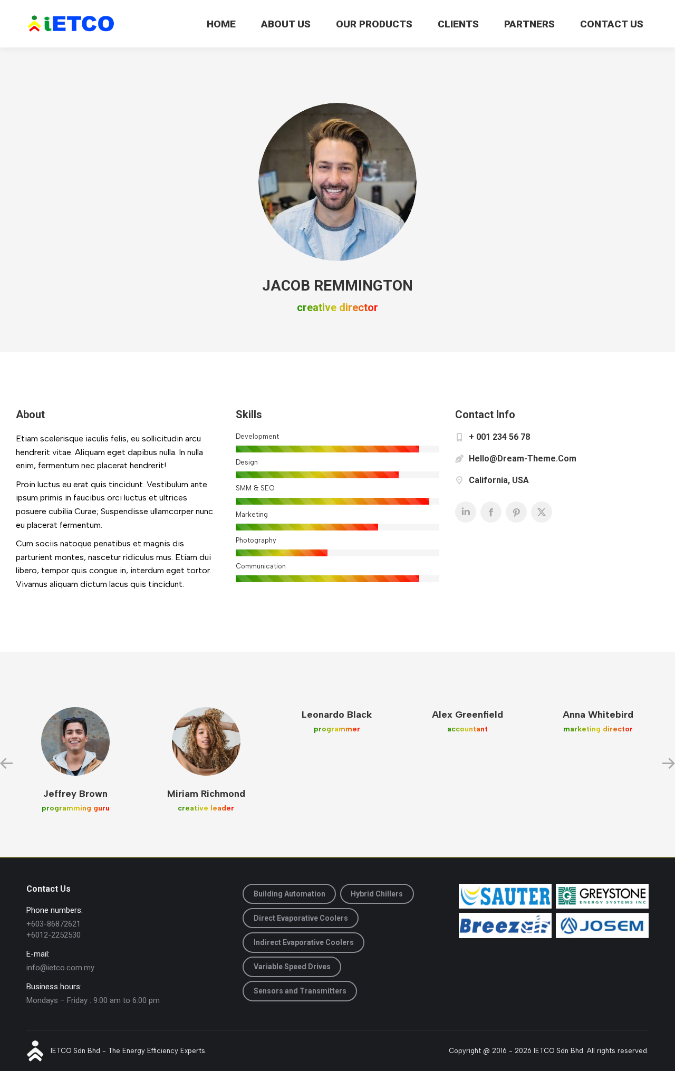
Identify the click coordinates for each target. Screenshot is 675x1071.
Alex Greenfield (467, 714)
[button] (6, 763)
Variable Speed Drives (292, 966)
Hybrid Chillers (377, 894)
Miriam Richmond (206, 793)
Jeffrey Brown (75, 793)
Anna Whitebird (598, 714)
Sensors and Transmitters (300, 991)
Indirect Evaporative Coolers (304, 942)
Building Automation (289, 894)
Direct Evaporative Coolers (301, 918)
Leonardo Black (337, 714)
